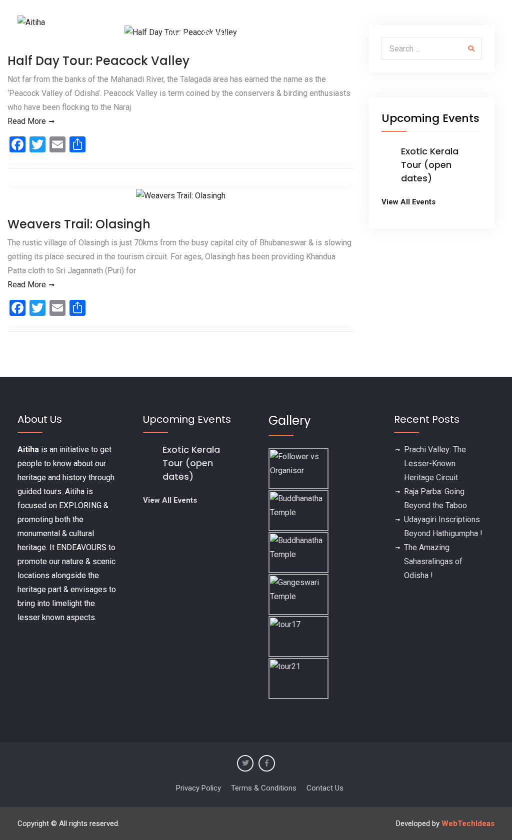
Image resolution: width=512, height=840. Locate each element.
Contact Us (466, 34)
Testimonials (270, 34)
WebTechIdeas (468, 823)
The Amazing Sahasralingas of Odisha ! (433, 561)
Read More (27, 121)
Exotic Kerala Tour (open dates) (429, 164)
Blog (364, 34)
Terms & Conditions (263, 788)
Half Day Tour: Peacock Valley (99, 60)
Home (175, 34)
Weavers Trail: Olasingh (79, 224)
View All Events (409, 201)
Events (215, 34)
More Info (408, 34)
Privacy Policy (198, 788)
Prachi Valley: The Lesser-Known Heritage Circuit (435, 463)
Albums (325, 34)
